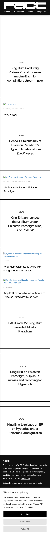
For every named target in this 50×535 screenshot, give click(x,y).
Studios (7, 11)
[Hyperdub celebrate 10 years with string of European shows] (25, 255)
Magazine (41, 11)
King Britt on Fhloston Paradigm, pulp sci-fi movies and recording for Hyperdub (25, 378)
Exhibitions (19, 11)
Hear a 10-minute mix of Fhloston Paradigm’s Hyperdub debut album (25, 147)
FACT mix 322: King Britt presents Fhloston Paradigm (25, 327)
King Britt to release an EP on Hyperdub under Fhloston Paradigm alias (25, 428)
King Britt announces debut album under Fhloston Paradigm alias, (25, 223)
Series (30, 11)
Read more (25, 478)
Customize (25, 521)
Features (7, 181)
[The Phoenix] (25, 104)
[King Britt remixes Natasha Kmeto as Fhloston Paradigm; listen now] (25, 281)
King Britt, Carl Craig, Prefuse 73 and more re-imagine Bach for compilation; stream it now (25, 74)
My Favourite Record (21, 181)
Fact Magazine (25, 5)
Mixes (21, 317)
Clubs (6, 261)
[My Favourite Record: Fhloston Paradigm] (25, 177)
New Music (7, 287)
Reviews (6, 109)
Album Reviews (17, 109)
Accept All (25, 514)
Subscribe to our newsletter (14, 483)
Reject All (25, 529)
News (21, 62)
